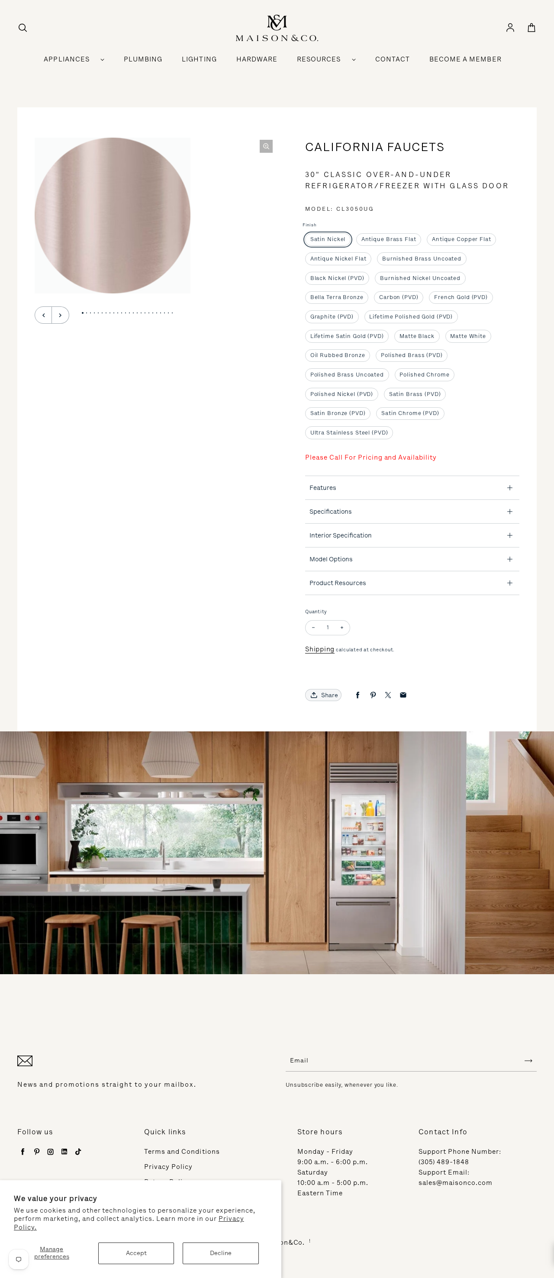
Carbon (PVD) (399, 297)
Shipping (320, 649)
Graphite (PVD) (332, 316)
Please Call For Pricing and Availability (371, 457)
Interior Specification (340, 535)
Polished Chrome (424, 374)
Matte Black (417, 336)
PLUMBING (143, 59)
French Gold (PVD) (461, 297)
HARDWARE (256, 59)
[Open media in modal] (266, 146)
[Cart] (531, 28)
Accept (136, 1253)
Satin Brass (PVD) (415, 394)
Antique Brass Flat (388, 239)
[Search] (22, 28)
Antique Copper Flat (461, 239)
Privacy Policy (168, 1167)
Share (329, 695)
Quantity (316, 612)
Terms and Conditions (182, 1152)
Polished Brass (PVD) (412, 355)
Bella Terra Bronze (337, 297)
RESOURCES (319, 59)
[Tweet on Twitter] (388, 695)
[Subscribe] (528, 1061)
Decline (221, 1253)
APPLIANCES (67, 59)
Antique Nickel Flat (338, 258)
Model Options (331, 559)
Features (322, 488)
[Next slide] (60, 315)
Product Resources (337, 583)
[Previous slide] (43, 315)
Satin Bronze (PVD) (338, 413)
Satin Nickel (328, 239)
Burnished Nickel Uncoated (420, 278)
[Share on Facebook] (357, 695)
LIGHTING (199, 59)
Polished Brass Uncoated (347, 374)
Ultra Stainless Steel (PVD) (349, 432)
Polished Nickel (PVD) (342, 394)
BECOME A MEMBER (465, 59)
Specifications (330, 511)
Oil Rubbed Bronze (337, 355)
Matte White (468, 336)
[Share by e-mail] (403, 695)
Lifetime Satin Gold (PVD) (347, 336)
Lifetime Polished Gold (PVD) (411, 316)
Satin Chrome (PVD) (410, 413)
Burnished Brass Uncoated (421, 258)
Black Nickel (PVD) (337, 278)
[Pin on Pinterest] (372, 695)
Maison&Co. (284, 1242)
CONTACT (392, 59)
